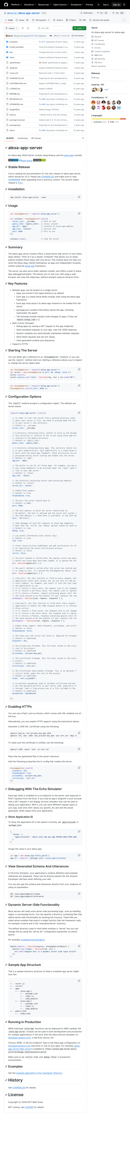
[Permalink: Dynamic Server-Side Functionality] (6, 904)
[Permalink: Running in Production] (6, 1022)
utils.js (12, 130)
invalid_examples (17, 47)
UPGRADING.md (16, 104)
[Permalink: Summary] (6, 247)
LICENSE (29, 1107)
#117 (32, 36)
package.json (15, 125)
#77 (43, 42)
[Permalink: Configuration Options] (6, 396)
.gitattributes (15, 62)
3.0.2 (20, 182)
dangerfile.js (15, 109)
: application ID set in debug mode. (59, 42)
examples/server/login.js (32, 939)
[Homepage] (6, 5)
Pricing (89, 4)
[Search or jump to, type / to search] (98, 5)
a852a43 (57, 36)
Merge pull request (21, 36)
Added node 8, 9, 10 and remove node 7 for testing (60, 120)
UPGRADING (14, 179)
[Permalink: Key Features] (6, 283)
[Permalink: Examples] (6, 1066)
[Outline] (83, 138)
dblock (10, 36)
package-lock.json (17, 120)
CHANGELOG (47, 176)
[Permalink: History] (6, 1080)
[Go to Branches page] (23, 28)
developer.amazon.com (19, 1037)
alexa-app (69, 155)
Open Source (59, 4)
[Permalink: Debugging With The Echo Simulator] (6, 789)
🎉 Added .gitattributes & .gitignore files (55, 62)
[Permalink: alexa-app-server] (6, 148)
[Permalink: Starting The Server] (6, 350)
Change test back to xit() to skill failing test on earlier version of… (66, 52)
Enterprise (76, 4)
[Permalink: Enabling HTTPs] (6, 706)
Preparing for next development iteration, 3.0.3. (59, 78)
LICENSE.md (15, 89)
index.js (13, 115)
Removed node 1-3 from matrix (52, 73)
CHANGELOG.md (17, 78)
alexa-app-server (29, 13)
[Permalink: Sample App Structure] (6, 965)
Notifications (88, 13)
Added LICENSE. (46, 89)
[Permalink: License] (6, 1094)
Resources (43, 4)
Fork (103, 13)
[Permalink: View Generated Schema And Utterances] (6, 866)
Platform (15, 4)
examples (14, 42)
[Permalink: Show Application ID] (6, 817)
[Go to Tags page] (28, 28)
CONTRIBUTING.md (18, 83)
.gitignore (13, 68)
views (12, 57)
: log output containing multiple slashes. (61, 99)
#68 (43, 99)
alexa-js (12, 13)
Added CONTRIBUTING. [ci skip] (52, 83)
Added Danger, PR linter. (49, 109)
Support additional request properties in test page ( (60, 57)
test (11, 52)
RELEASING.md (16, 99)
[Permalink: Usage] (6, 205)
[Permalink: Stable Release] (6, 167)
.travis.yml (14, 73)
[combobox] (55, 28)
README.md (15, 94)
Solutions (29, 4)
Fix (40, 42)
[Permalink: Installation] (6, 189)
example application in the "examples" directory (39, 1073)
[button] (79, 197)
